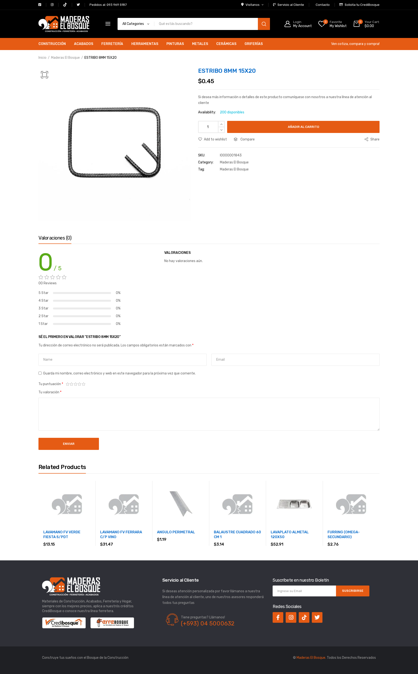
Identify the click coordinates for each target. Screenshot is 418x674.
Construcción (52, 44)
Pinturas (175, 44)
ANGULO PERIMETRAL (176, 532)
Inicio (42, 58)
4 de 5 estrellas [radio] (80, 384)
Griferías (254, 44)
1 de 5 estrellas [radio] (68, 384)
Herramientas (144, 44)
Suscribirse (352, 591)
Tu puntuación (50, 384)
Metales (200, 44)
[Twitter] (317, 617)
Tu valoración (49, 392)
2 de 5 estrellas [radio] (72, 384)
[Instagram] (291, 617)
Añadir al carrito (303, 127)
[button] (44, 74)
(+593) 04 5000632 (207, 623)
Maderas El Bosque (65, 58)
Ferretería (112, 44)
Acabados (83, 44)
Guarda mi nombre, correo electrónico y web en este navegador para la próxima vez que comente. (119, 373)
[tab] (54, 239)
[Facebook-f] (278, 617)
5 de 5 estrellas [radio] (84, 384)
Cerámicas (226, 44)
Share (375, 139)
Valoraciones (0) (54, 238)
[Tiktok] (304, 617)
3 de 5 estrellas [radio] (76, 384)
